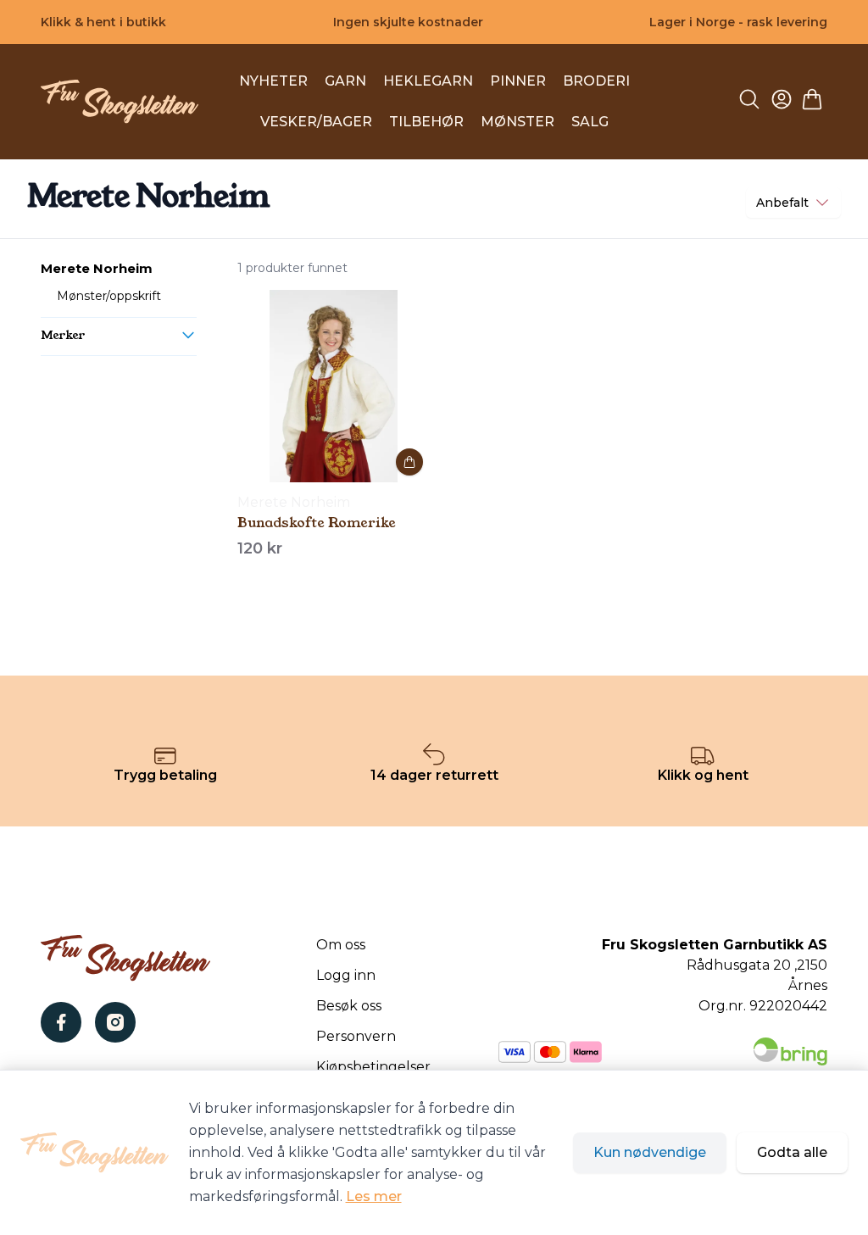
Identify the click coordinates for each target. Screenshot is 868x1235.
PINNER (518, 81)
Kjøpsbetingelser (373, 1067)
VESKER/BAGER (316, 122)
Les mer (374, 1196)
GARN (345, 81)
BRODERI (596, 81)
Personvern (356, 1036)
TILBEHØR (426, 122)
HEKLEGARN (428, 81)
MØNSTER (517, 122)
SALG (590, 122)
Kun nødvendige (649, 1152)
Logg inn (346, 975)
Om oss (340, 945)
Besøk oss (348, 1006)
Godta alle (792, 1152)
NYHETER (273, 81)
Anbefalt (782, 202)
